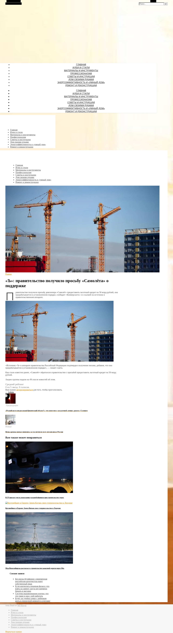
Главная (81, 64)
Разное (8, 274)
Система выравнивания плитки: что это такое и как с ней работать (32, 594)
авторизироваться (24, 390)
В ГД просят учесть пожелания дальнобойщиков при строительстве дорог (34, 497)
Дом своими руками (81, 79)
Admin (11, 392)
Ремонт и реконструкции (81, 85)
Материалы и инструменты (81, 70)
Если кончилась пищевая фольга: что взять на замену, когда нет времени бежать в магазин (32, 588)
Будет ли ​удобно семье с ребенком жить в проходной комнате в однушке (32, 599)
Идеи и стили (81, 67)
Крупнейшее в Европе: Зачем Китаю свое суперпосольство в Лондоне (33, 508)
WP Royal (21, 605)
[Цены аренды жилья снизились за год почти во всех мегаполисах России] (10, 424)
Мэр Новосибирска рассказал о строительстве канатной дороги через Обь (34, 568)
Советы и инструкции (81, 76)
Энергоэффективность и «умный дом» (81, 82)
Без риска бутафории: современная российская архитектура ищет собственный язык (31, 581)
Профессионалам (81, 73)
